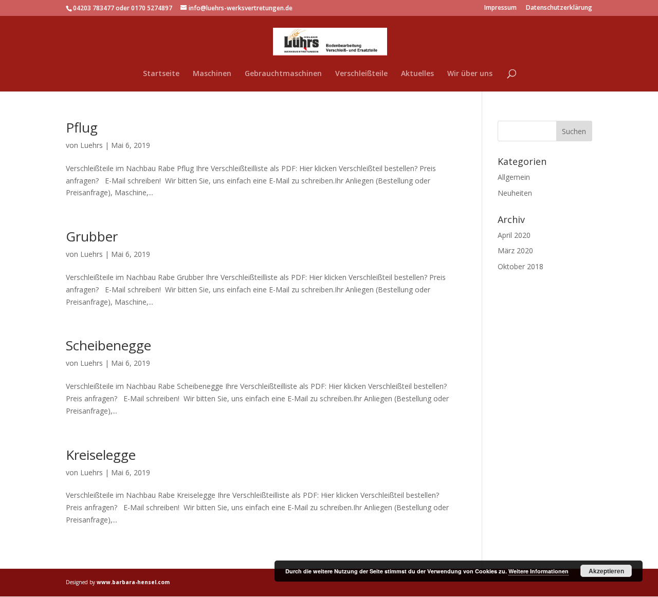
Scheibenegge (108, 345)
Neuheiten (515, 193)
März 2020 (515, 250)
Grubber (92, 236)
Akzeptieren (606, 570)
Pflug (82, 127)
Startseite (161, 74)
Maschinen (212, 74)
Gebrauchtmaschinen (283, 74)
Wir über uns (469, 74)
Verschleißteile (361, 74)
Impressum (500, 8)
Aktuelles (417, 74)
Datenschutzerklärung (559, 8)
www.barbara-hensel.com (133, 582)
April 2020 (514, 235)
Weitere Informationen (538, 571)
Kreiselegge (101, 454)
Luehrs (91, 145)
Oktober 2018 (520, 266)
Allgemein (514, 177)
